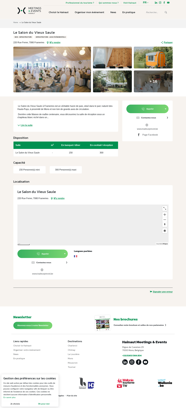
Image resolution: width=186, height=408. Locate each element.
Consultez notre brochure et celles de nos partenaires (139, 325)
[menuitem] (156, 3)
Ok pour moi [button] (44, 404)
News (15, 354)
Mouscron (72, 362)
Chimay (71, 350)
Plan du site (72, 395)
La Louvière (73, 354)
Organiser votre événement (26, 350)
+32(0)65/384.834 (131, 355)
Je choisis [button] (15, 404)
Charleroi (72, 345)
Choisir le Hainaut (22, 345)
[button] (146, 2)
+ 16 (153, 81)
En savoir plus (9, 397)
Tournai (71, 367)
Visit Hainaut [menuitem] (129, 2)
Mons (70, 358)
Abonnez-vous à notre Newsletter (32, 325)
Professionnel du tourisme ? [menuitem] (80, 2)
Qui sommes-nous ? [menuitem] (108, 2)
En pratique (19, 358)
